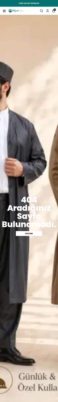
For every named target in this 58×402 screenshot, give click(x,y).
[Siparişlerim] (47, 11)
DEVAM (29, 233)
